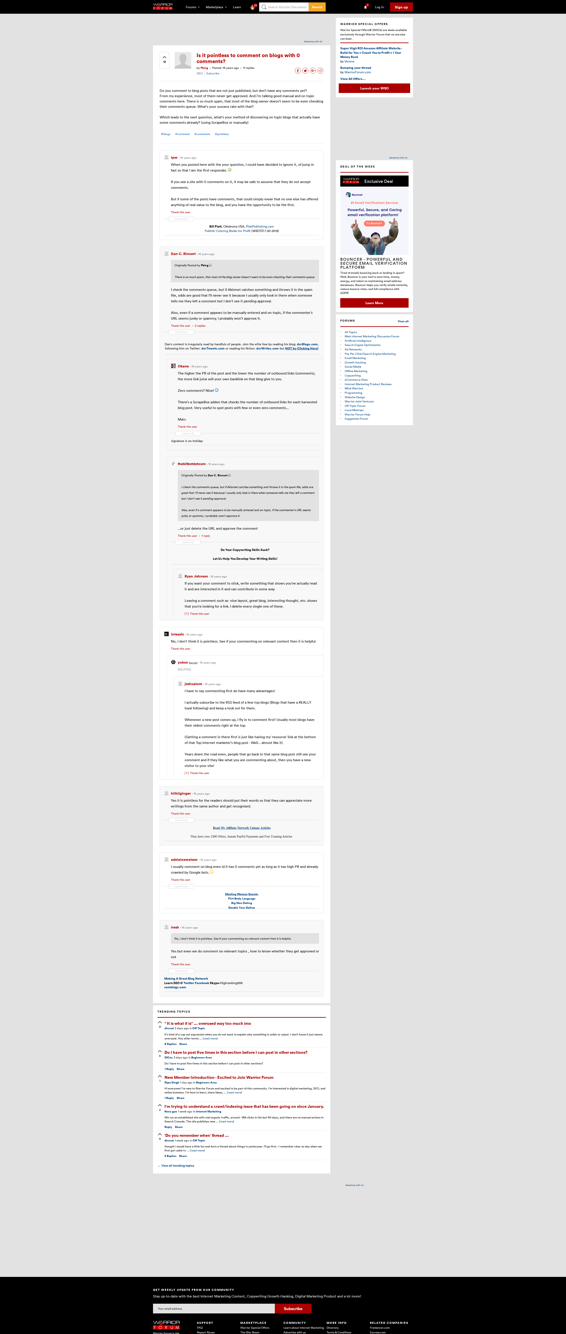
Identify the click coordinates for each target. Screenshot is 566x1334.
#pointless (222, 134)
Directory (333, 1328)
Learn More (374, 302)
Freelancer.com (380, 1328)
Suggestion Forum (356, 419)
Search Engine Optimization (363, 345)
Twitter (189, 983)
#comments (202, 134)
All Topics (351, 332)
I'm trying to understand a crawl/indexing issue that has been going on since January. (244, 1106)
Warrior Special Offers (254, 1328)
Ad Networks (353, 349)
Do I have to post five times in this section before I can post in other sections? (236, 1052)
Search (317, 7)
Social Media (353, 367)
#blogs (165, 134)
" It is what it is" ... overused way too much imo (207, 1023)
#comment (182, 134)
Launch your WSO (374, 88)
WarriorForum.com (357, 72)
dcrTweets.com (213, 348)
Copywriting (353, 375)
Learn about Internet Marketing (303, 1328)
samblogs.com (175, 987)
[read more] (210, 1038)
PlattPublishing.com (260, 226)
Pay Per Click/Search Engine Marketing (370, 354)
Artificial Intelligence (358, 341)
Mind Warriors (354, 388)
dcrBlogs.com (307, 344)
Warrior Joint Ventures (359, 401)
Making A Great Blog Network (186, 978)
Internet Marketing (208, 1111)
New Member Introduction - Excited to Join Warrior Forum (218, 1077)
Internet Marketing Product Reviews (368, 384)
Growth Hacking (355, 362)
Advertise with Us (313, 41)
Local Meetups (354, 410)
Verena (349, 61)
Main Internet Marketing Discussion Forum (372, 336)
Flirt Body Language (241, 898)
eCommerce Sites (356, 380)
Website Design (355, 397)
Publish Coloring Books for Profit (227, 231)
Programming (353, 393)
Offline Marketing (356, 371)
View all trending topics (175, 1165)
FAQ (200, 1328)
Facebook (202, 983)
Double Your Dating (241, 907)
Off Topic (198, 1028)
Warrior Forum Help (357, 414)
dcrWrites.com (267, 348)
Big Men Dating (241, 903)
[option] (374, 242)
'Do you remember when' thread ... (196, 1135)
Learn (238, 7)
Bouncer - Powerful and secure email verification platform (373, 263)
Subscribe (212, 73)
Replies (170, 1044)
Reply (169, 1069)
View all (403, 321)
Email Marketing (355, 358)
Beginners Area (201, 1057)
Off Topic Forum (355, 406)
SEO (200, 73)
